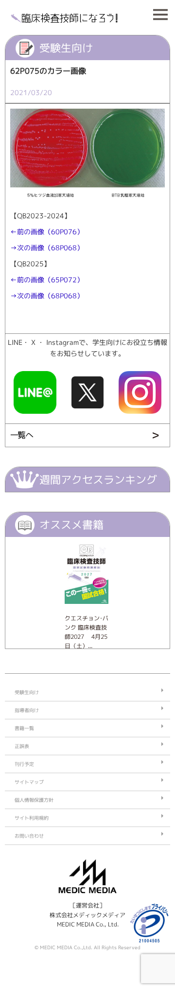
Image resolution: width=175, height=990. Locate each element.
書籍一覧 (24, 728)
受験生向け (27, 692)
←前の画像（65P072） (47, 280)
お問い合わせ (29, 835)
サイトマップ (29, 782)
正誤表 (22, 746)
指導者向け (27, 710)
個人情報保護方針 (34, 799)
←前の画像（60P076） (47, 232)
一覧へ (21, 434)
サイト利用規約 (32, 817)
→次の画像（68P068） (47, 248)
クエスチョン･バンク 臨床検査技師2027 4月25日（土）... (86, 632)
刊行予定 (24, 764)
